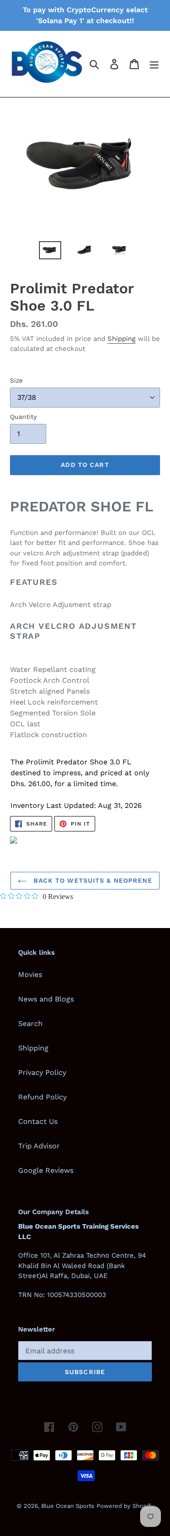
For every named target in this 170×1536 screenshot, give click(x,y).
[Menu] (154, 64)
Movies (30, 974)
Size (16, 380)
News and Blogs (46, 999)
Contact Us (38, 1121)
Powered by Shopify (125, 1505)
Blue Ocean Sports (67, 1505)
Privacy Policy (42, 1072)
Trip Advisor (39, 1146)
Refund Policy (42, 1097)
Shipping (121, 339)
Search (30, 1023)
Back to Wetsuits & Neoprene (91, 880)
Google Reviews (45, 1170)
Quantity (23, 416)
